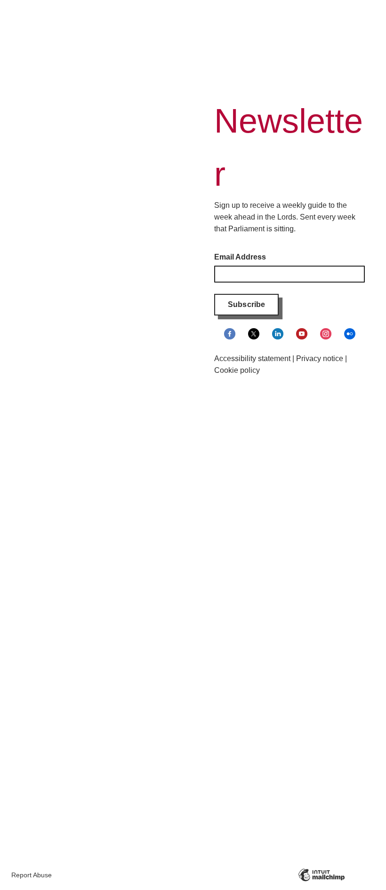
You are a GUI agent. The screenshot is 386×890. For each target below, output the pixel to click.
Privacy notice (319, 358)
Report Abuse (31, 875)
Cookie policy (237, 370)
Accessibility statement (252, 358)
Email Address (240, 257)
